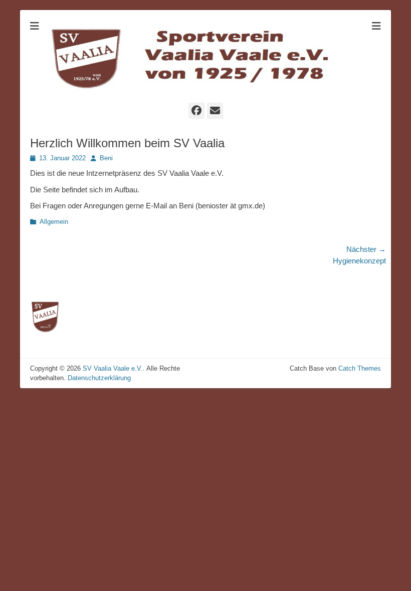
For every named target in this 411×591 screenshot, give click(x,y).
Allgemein (54, 221)
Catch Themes (359, 368)
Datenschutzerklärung (99, 378)
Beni (106, 158)
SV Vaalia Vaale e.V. (113, 368)
